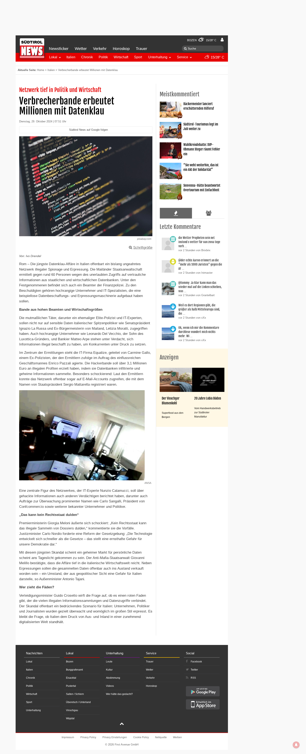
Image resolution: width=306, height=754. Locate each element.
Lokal (53, 57)
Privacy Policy (88, 737)
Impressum (68, 737)
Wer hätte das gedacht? (119, 694)
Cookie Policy (141, 737)
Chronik (87, 57)
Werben (177, 737)
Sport (138, 57)
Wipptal (70, 718)
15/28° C (217, 57)
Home (40, 70)
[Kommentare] (176, 213)
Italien (70, 57)
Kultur (109, 669)
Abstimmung (113, 677)
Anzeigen (169, 357)
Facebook (196, 661)
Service (182, 57)
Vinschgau (72, 710)
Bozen (69, 661)
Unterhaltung (157, 57)
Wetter (81, 49)
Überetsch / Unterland (78, 702)
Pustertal (71, 685)
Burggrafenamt (74, 669)
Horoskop (121, 49)
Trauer (141, 49)
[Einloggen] (222, 39)
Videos (110, 685)
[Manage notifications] (296, 745)
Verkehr (100, 49)
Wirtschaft (121, 57)
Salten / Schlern (75, 694)
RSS (193, 677)
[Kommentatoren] (208, 213)
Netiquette (161, 737)
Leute (109, 661)
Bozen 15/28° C (201, 40)
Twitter (194, 669)
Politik (103, 57)
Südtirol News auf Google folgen (88, 129)
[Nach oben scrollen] (122, 724)
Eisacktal (71, 677)
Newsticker (58, 49)
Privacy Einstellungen (114, 737)
